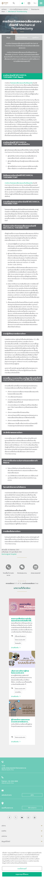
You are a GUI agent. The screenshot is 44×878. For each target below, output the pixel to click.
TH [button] (35, 3)
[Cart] (29, 3)
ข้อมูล (8, 37)
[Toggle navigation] (41, 3)
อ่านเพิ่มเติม (15, 648)
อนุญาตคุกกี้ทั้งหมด (22, 874)
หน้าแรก (4, 9)
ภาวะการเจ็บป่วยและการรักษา (19, 9)
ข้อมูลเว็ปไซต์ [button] (6, 841)
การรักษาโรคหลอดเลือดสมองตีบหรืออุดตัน (18, 183)
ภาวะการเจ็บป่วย (22, 37)
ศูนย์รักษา (35, 37)
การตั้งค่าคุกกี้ (22, 868)
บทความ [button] (4, 836)
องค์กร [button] (4, 831)
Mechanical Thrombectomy (17, 11)
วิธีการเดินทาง (32, 808)
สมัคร (32, 795)
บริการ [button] (4, 826)
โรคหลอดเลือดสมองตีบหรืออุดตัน (21, 83)
